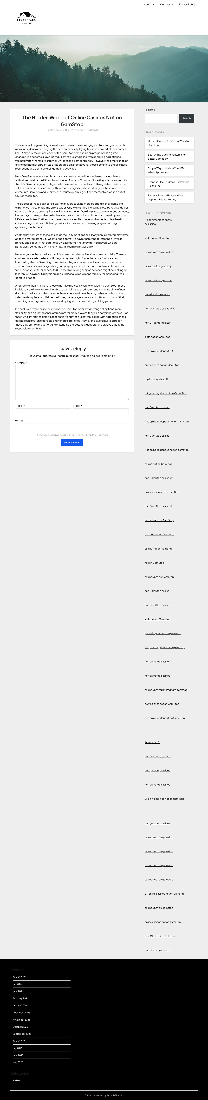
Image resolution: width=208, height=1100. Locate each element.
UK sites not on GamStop (159, 534)
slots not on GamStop (157, 237)
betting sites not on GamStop (162, 364)
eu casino (150, 223)
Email (77, 406)
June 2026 (18, 991)
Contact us (166, 4)
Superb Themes (115, 1095)
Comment (23, 362)
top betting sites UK (156, 378)
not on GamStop (154, 562)
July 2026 (17, 983)
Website (20, 421)
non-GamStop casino (157, 294)
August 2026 (19, 976)
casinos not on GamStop (159, 520)
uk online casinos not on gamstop (164, 798)
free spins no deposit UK (159, 350)
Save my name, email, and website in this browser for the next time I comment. (72, 435)
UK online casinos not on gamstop (165, 893)
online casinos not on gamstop (163, 921)
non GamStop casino (157, 407)
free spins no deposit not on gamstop (167, 421)
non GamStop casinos (158, 756)
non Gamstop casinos (157, 949)
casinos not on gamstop (159, 251)
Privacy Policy (187, 4)
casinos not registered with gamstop (166, 689)
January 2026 (20, 1005)
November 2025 (21, 1019)
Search (150, 109)
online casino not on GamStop (162, 491)
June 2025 (18, 1055)
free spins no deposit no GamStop (165, 717)
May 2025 (18, 1062)
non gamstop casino (157, 661)
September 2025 (22, 1033)
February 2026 (20, 998)
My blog (17, 1080)
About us (149, 4)
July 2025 (18, 1048)
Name (20, 406)
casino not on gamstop (158, 266)
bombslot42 (152, 742)
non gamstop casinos (157, 675)
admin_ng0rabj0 (88, 129)
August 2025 (19, 1040)
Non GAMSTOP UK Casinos (160, 935)
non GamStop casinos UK (160, 308)
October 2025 (20, 1026)
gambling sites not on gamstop (163, 633)
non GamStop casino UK (159, 477)
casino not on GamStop (159, 463)
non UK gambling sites (158, 322)
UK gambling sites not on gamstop (165, 647)
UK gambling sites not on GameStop (166, 393)
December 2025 (21, 1012)
